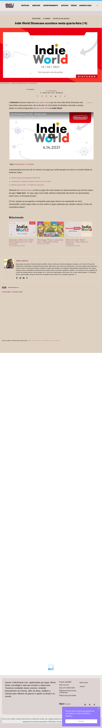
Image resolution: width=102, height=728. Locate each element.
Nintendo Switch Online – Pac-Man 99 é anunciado (27, 185)
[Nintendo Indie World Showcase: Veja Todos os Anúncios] (79, 229)
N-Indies (46, 18)
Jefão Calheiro (52, 91)
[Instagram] (20, 278)
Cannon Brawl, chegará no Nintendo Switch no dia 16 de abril (31, 181)
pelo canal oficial (42, 108)
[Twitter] (89, 705)
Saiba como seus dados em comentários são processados (43, 340)
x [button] (98, 708)
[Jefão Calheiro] (9, 269)
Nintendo (36, 18)
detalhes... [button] (69, 716)
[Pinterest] (46, 96)
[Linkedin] (56, 96)
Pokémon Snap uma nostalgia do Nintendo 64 (25, 178)
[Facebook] (37, 96)
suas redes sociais (42, 102)
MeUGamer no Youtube (24, 164)
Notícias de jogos (61, 18)
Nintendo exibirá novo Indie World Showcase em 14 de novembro (21, 241)
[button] (97, 5)
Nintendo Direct (25, 190)
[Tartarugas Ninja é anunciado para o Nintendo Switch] (50, 229)
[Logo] (9, 5)
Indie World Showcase (13, 287)
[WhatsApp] (51, 96)
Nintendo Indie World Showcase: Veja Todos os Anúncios (77, 241)
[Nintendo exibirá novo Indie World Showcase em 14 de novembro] (22, 229)
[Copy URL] (65, 96)
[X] (42, 96)
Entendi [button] (81, 721)
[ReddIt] (60, 96)
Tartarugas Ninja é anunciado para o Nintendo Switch (50, 240)
